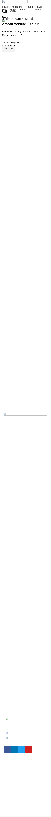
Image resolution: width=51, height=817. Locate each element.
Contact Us (9, 689)
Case (6, 679)
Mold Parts (9, 707)
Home (7, 668)
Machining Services (13, 701)
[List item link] (25, 730)
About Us (8, 684)
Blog (6, 673)
